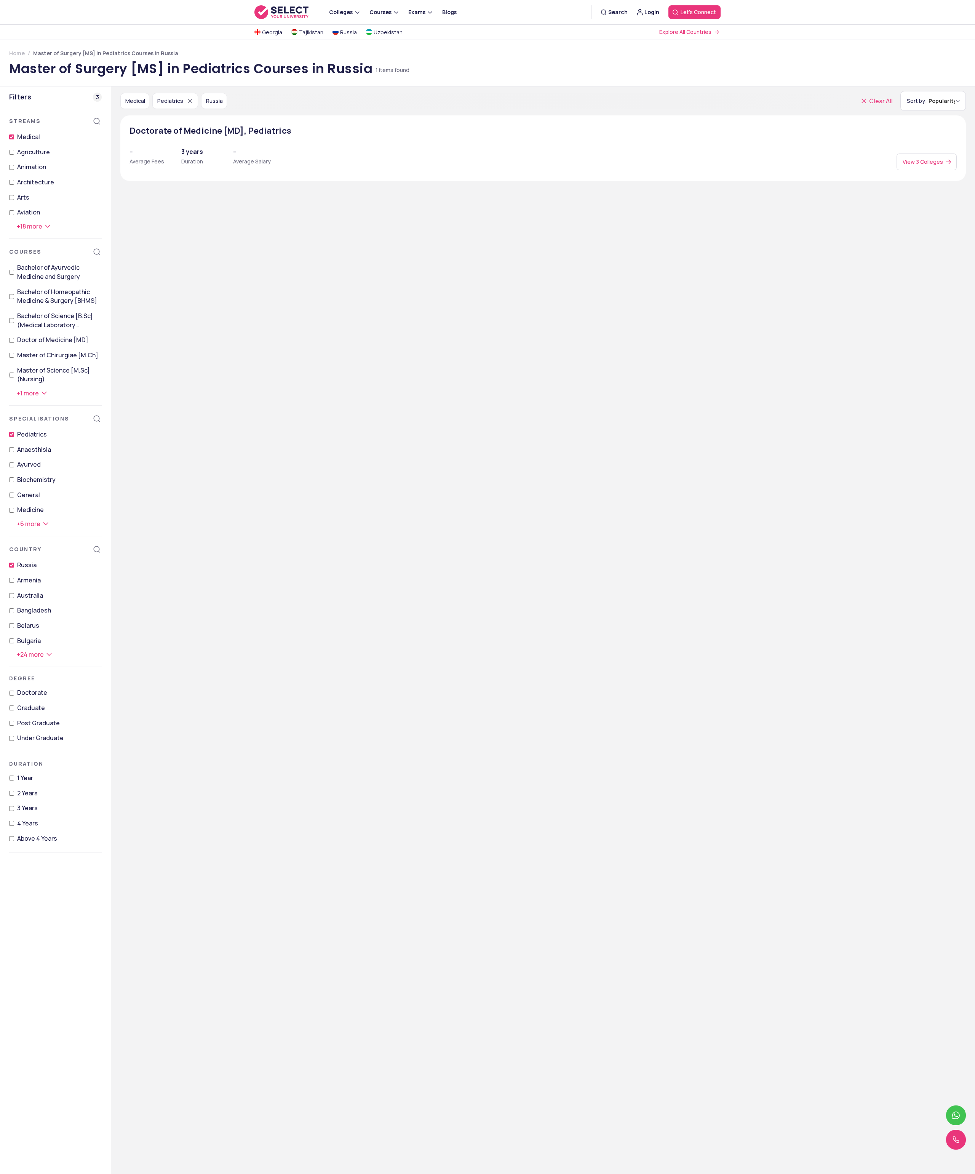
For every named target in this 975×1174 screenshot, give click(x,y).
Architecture (35, 182)
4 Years (27, 823)
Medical (28, 137)
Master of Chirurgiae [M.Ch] (57, 355)
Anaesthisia (34, 449)
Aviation (28, 212)
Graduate (31, 708)
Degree (22, 678)
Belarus (28, 625)
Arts (23, 197)
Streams (25, 121)
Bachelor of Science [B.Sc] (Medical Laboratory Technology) (55, 320)
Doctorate (32, 692)
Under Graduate (40, 738)
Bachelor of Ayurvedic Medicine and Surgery (48, 272)
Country (25, 549)
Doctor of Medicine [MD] (52, 340)
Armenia (29, 580)
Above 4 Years (37, 838)
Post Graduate (38, 723)
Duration (26, 763)
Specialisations (39, 418)
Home (17, 53)
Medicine (30, 509)
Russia (27, 565)
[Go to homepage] (289, 12)
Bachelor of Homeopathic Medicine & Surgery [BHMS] (57, 296)
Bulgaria (29, 641)
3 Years (27, 808)
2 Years (27, 793)
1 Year (25, 778)
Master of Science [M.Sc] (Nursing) (53, 375)
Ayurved (29, 464)
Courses (25, 251)
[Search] (96, 121)
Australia (30, 595)
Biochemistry (36, 479)
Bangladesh (34, 610)
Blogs (449, 12)
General (28, 495)
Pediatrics (32, 434)
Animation (31, 167)
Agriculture (33, 152)
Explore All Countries (685, 31)
